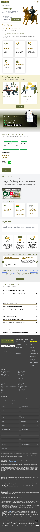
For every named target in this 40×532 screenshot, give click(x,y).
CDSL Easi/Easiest (33, 366)
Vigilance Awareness (21, 389)
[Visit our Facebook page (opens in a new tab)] (2, 346)
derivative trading (24, 270)
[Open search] (35, 2)
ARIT (16, 342)
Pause (37, 525)
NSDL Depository (21, 383)
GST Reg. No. (32, 359)
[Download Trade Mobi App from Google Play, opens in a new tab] (8, 125)
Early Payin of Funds (4, 378)
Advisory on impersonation (34, 351)
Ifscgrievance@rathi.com (21, 460)
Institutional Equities (19, 344)
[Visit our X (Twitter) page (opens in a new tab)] (6, 346)
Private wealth (18, 353)
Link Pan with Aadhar (21, 381)
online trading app (34, 272)
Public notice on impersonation (23, 390)
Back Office (20, 387)
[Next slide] (38, 93)
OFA (16, 350)
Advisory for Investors (34, 360)
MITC (2, 389)
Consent (19, 377)
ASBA (2, 390)
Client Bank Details (21, 374)
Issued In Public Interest (34, 362)
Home (3, 5)
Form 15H (2, 381)
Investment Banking (19, 347)
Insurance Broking (19, 345)
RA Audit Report (33, 363)
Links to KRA (3, 383)
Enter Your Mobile (6, 16)
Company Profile (20, 375)
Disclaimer (2, 377)
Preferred (25, 344)
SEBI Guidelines (32, 354)
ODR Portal (20, 384)
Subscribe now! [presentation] (6, 169)
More (1, 392)
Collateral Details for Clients (5, 375)
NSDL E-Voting (3, 384)
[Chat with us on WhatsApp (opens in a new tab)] (13, 346)
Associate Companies (21, 371)
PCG (25, 342)
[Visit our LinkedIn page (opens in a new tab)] (11, 346)
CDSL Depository (21, 372)
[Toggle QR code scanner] (36, 521)
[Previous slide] (2, 93)
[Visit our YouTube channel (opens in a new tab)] (9, 346)
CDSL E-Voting (3, 374)
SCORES (9, 511)
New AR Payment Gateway (5, 371)
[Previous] (3, 262)
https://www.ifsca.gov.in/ (12, 461)
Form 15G (2, 380)
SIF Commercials (21, 380)
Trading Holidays (4, 387)
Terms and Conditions (34, 345)
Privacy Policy (32, 350)
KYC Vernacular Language (34, 357)
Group (17, 341)
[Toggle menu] (38, 2)
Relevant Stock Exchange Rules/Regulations (8, 386)
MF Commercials (20, 378)
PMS (16, 351)
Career (31, 344)
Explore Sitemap (14, 403)
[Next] (37, 262)
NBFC (17, 348)
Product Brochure (33, 348)
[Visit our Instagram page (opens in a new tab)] (4, 346)
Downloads (32, 347)
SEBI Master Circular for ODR (23, 386)
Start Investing (16, 19)
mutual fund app (13, 273)
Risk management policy (34, 353)
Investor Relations (33, 341)
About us (31, 342)
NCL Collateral (32, 365)
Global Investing (18, 354)
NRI (24, 341)
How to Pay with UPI (4, 372)
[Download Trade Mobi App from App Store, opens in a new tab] (17, 125)
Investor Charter (33, 356)
